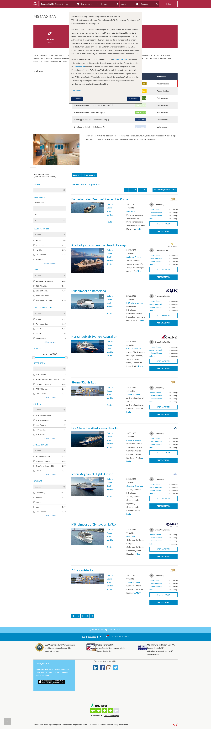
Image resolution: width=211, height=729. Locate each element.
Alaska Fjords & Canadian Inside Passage (99, 245)
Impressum (92, 637)
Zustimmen (133, 99)
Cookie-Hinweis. (120, 59)
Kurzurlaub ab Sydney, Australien (94, 336)
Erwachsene (38, 202)
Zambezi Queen (133, 394)
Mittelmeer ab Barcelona (88, 291)
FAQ (115, 725)
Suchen (168, 4)
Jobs (41, 725)
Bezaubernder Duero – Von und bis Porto (99, 199)
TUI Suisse (102, 725)
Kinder (36, 214)
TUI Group (93, 725)
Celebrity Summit (133, 440)
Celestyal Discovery (134, 486)
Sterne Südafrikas (83, 382)
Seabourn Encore (133, 257)
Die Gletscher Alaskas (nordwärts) (95, 428)
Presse (35, 725)
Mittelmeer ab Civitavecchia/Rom (94, 524)
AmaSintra (130, 211)
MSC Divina (131, 536)
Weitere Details (163, 231)
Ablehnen (77, 99)
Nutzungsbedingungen (52, 725)
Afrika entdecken (83, 570)
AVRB (85, 725)
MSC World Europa (134, 303)
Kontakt (110, 725)
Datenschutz (67, 725)
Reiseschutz (123, 725)
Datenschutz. (79, 66)
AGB (83, 637)
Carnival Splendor (133, 348)
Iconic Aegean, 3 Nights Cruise (92, 474)
